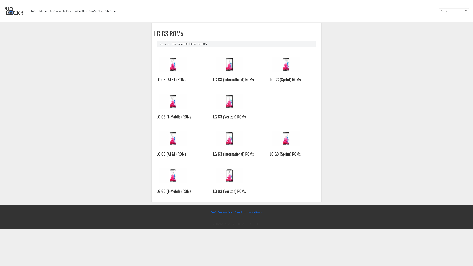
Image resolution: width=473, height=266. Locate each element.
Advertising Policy (225, 212)
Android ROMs (182, 43)
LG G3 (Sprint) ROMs (285, 79)
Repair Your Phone (96, 11)
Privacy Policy (240, 212)
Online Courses (110, 11)
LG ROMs (193, 43)
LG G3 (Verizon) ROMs (229, 117)
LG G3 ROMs (202, 43)
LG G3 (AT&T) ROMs (171, 79)
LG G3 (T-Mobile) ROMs (174, 117)
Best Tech (67, 11)
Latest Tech (43, 11)
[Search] (466, 11)
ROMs (174, 43)
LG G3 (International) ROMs (233, 79)
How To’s (34, 11)
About (213, 212)
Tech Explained (55, 11)
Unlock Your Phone (80, 11)
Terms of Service (255, 212)
